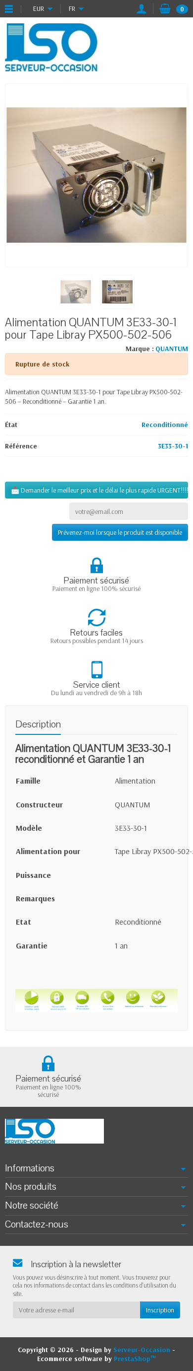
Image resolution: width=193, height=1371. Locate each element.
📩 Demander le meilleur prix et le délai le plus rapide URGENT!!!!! (99, 490)
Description (38, 724)
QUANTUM (171, 348)
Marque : (140, 348)
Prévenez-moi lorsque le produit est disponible (120, 532)
